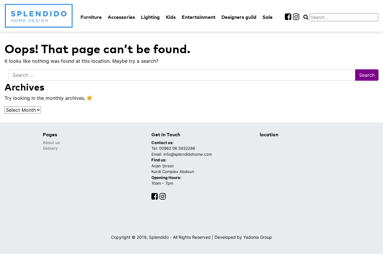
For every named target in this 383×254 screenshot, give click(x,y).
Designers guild (238, 16)
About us (51, 142)
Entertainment (198, 16)
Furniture (91, 16)
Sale (267, 16)
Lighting (150, 16)
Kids (171, 16)
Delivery (50, 148)
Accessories (121, 16)
